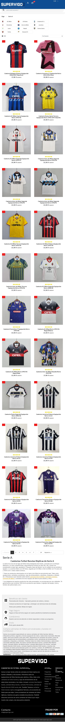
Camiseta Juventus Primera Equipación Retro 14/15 (16, 457)
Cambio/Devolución (50, 676)
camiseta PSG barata (26, 684)
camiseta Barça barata (13, 684)
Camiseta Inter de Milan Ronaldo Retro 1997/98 (48, 372)
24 (41, 552)
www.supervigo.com (46, 719)
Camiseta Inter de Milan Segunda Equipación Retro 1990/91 (48, 202)
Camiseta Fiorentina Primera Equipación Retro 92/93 (16, 542)
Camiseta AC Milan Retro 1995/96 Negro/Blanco (48, 329)
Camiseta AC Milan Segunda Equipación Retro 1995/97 (16, 159)
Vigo (3, 16)
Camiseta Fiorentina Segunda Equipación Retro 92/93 (48, 542)
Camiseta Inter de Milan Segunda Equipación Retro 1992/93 (16, 202)
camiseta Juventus (51, 577)
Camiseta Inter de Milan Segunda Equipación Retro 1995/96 (48, 159)
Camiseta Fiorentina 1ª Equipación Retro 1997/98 (16, 329)
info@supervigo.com (7, 712)
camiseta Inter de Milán (37, 577)
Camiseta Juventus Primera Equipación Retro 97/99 (48, 457)
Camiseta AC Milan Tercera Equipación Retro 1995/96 (16, 244)
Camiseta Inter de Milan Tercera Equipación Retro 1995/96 (16, 287)
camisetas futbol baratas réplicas (16, 649)
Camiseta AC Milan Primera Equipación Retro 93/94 (16, 500)
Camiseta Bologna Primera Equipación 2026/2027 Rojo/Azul (16, 74)
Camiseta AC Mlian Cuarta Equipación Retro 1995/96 (16, 116)
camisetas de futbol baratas (9, 679)
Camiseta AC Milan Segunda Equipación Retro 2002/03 (48, 287)
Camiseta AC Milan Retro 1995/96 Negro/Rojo (16, 372)
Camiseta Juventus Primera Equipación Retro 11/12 (48, 415)
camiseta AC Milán (8, 578)
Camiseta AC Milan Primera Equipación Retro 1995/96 (48, 244)
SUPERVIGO (7, 654)
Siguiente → (48, 552)
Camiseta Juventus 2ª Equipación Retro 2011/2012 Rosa (48, 74)
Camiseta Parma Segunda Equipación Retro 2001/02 (16, 415)
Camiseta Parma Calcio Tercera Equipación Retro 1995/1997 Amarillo (49, 116)
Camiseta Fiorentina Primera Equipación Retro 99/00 (48, 500)
